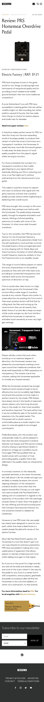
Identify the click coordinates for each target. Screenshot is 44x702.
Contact (10, 681)
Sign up (35, 641)
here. (26, 126)
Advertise (33, 678)
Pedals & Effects (18, 14)
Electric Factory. (28, 594)
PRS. (32, 591)
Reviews (5, 14)
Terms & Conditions (28, 681)
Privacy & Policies (15, 678)
